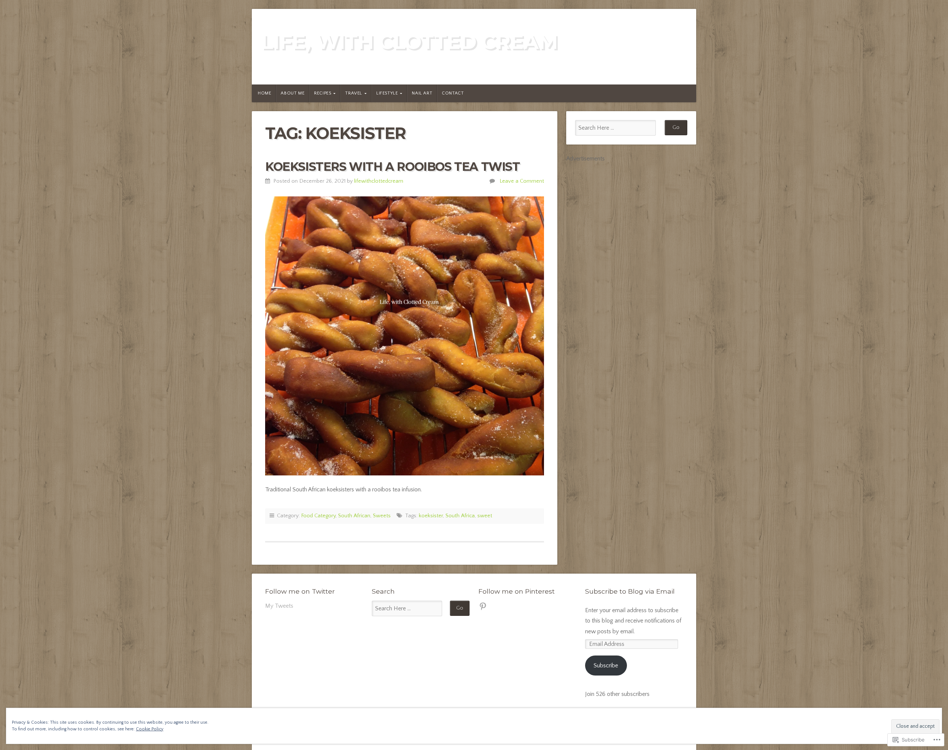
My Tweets (279, 606)
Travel (353, 93)
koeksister (431, 516)
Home (264, 93)
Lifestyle (387, 93)
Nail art (422, 93)
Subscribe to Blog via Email (630, 591)
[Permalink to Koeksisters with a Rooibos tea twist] (404, 335)
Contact (453, 93)
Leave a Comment (522, 181)
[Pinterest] (482, 606)
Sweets (382, 516)
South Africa (460, 516)
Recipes (322, 93)
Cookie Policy (149, 729)
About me (292, 93)
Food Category (318, 516)
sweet (484, 516)
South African (354, 516)
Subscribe (606, 665)
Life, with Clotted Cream (409, 41)
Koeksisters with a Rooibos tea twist (392, 166)
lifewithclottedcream (378, 181)
